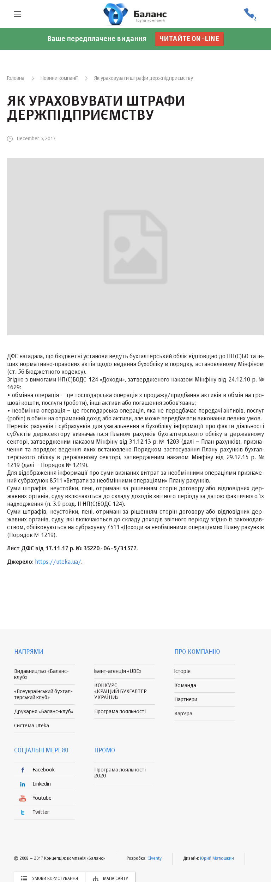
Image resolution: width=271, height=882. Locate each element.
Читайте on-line (189, 39)
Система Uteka (31, 725)
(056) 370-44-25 (250, 14)
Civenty (154, 859)
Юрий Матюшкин (217, 859)
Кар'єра (183, 713)
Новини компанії (59, 78)
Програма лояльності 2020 (120, 773)
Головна (15, 78)
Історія (182, 671)
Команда (185, 685)
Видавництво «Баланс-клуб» (41, 674)
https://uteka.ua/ (58, 562)
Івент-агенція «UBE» (117, 671)
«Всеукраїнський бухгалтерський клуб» (43, 694)
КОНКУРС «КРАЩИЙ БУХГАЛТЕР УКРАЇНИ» (120, 691)
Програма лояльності (120, 711)
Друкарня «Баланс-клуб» (43, 711)
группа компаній (135, 14)
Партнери (185, 699)
